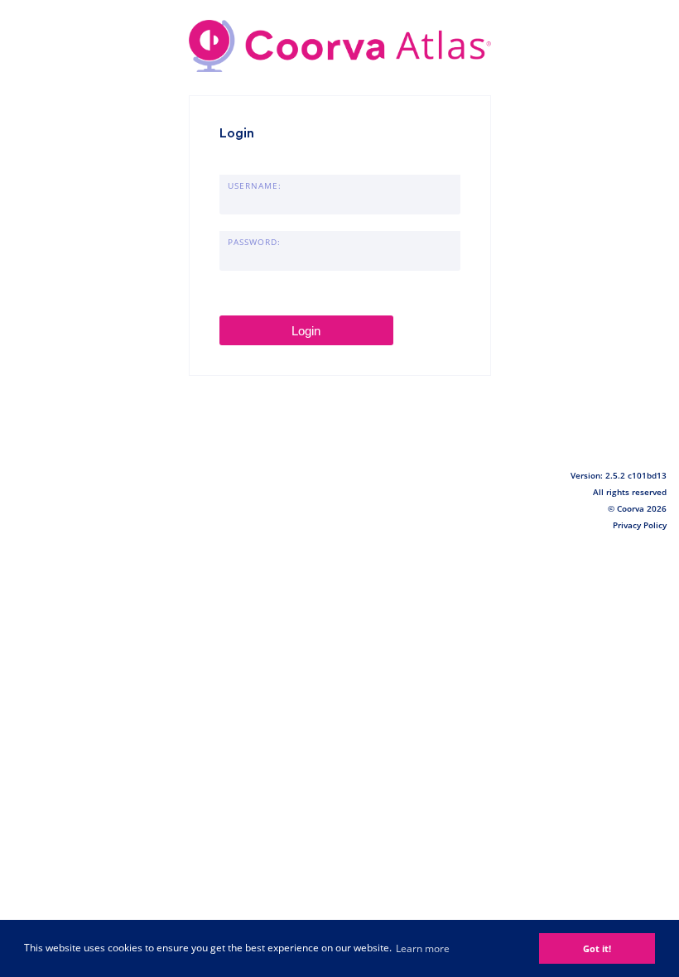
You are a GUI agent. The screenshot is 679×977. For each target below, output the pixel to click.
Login (305, 331)
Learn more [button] (423, 948)
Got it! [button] (597, 948)
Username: (255, 185)
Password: (254, 242)
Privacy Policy (640, 525)
